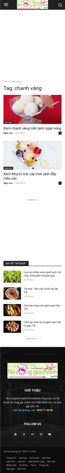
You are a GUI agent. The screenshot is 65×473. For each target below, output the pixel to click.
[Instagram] (41, 434)
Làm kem (8, 122)
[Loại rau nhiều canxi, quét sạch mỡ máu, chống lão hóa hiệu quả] (12, 277)
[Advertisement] (32, 43)
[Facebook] (24, 434)
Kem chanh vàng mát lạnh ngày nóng (32, 128)
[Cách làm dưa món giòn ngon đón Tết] (12, 310)
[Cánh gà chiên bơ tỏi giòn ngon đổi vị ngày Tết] (12, 327)
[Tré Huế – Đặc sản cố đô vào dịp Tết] (12, 293)
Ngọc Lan (8, 133)
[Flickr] (32, 434)
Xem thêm (31, 338)
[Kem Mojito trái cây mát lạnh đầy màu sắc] (32, 155)
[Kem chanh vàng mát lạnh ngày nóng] (32, 109)
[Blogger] (15, 434)
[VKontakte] (49, 434)
